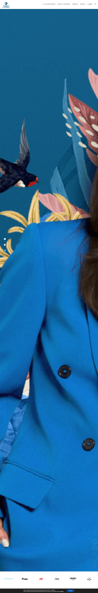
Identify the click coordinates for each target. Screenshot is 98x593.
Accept (70, 590)
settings (61, 591)
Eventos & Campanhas (64, 4)
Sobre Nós (75, 4)
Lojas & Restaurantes (49, 4)
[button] (94, 554)
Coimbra (89, 4)
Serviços (82, 4)
